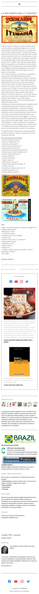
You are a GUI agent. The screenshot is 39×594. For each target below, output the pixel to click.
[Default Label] (16, 281)
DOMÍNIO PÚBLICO (7, 465)
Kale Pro (24, 588)
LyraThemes (26, 591)
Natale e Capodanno (10, 269)
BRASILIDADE (10, 259)
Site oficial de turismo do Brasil (10, 445)
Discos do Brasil (6, 485)
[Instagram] (21, 281)
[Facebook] (11, 281)
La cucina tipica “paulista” (27, 269)
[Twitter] (27, 281)
